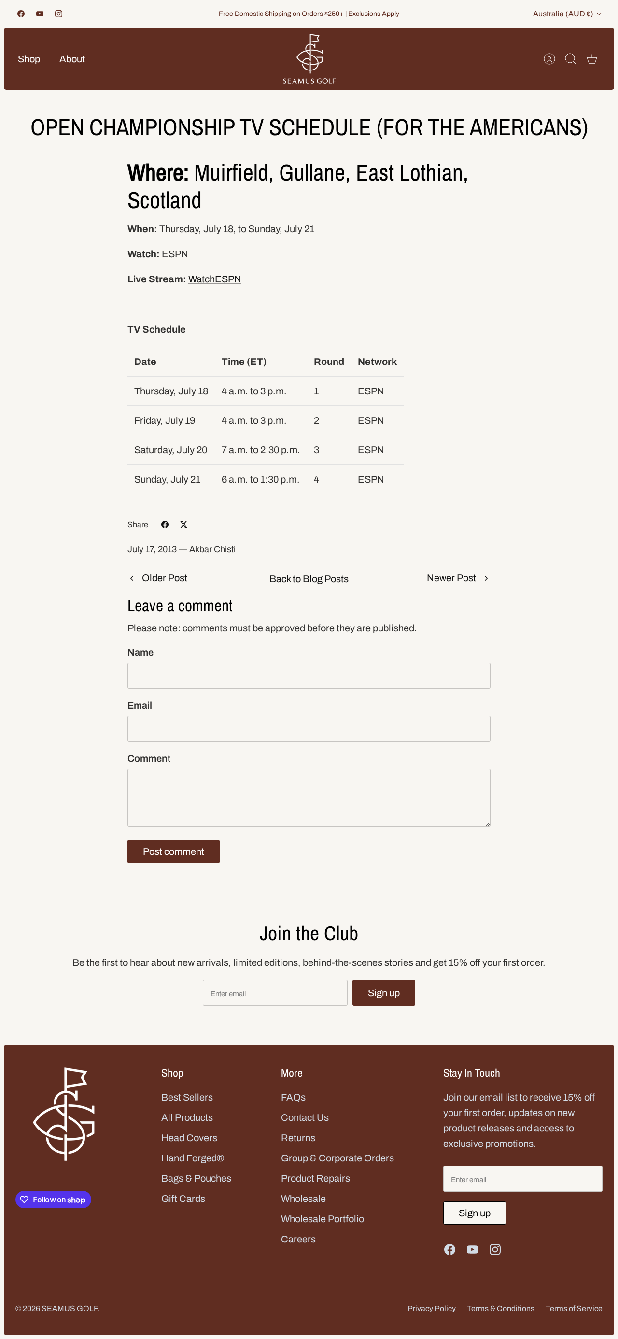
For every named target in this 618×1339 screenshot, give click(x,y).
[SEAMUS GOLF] (309, 59)
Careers (298, 1239)
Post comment (173, 851)
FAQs (293, 1097)
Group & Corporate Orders (337, 1158)
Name (140, 652)
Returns (298, 1137)
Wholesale (303, 1198)
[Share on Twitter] (183, 524)
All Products (187, 1117)
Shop (29, 59)
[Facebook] (21, 14)
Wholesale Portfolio (322, 1218)
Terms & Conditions (500, 1308)
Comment (148, 758)
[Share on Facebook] (164, 524)
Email (139, 705)
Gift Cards (183, 1198)
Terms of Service (574, 1308)
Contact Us (305, 1117)
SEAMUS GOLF (70, 1308)
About (72, 59)
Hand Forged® (192, 1158)
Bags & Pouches (196, 1178)
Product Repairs (315, 1178)
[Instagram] (58, 14)
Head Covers (189, 1137)
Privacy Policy (431, 1308)
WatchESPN (214, 279)
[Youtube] (39, 14)
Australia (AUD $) (563, 14)
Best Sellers (187, 1097)
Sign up (384, 993)
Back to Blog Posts (309, 578)
